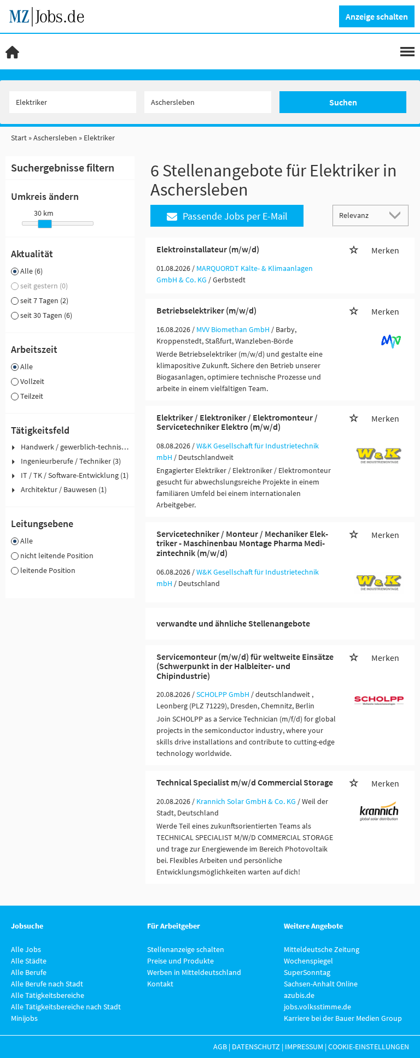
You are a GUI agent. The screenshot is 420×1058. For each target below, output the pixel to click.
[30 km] (45, 224)
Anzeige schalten (377, 16)
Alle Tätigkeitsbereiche (47, 995)
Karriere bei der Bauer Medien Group (343, 1018)
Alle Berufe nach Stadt (47, 984)
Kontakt (160, 984)
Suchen (343, 102)
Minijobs (24, 1018)
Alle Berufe (28, 972)
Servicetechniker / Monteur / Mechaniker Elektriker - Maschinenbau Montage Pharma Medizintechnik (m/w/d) (242, 543)
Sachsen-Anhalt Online (321, 984)
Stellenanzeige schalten (185, 949)
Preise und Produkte (180, 961)
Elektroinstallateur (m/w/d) (207, 249)
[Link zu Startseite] (50, 15)
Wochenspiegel (308, 961)
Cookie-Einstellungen (368, 1046)
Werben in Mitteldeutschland (194, 972)
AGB (220, 1046)
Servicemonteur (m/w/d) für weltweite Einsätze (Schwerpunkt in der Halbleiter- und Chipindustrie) (245, 666)
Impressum (304, 1046)
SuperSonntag (307, 972)
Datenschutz (256, 1046)
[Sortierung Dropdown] (397, 215)
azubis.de (299, 995)
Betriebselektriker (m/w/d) (206, 310)
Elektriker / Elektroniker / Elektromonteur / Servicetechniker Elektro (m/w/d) (237, 422)
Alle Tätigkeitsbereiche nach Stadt (66, 1007)
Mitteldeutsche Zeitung (321, 949)
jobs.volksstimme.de (317, 1007)
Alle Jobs (26, 949)
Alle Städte (28, 961)
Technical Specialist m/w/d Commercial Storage (244, 782)
